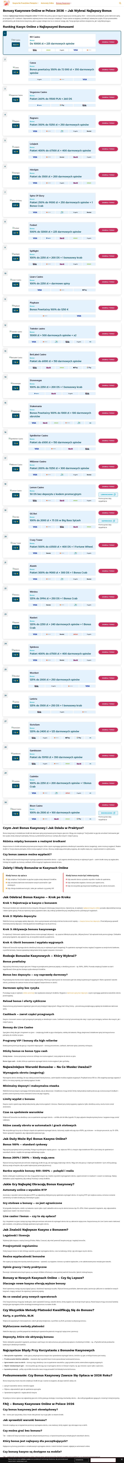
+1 (90, 738)
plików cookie (26, 1459)
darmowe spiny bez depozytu (77, 993)
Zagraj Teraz (108, 42)
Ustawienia (79, 1459)
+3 (90, 342)
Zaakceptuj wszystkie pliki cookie (103, 1459)
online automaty (28, 993)
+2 (90, 423)
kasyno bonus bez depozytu (90, 921)
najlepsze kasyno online (91, 908)
